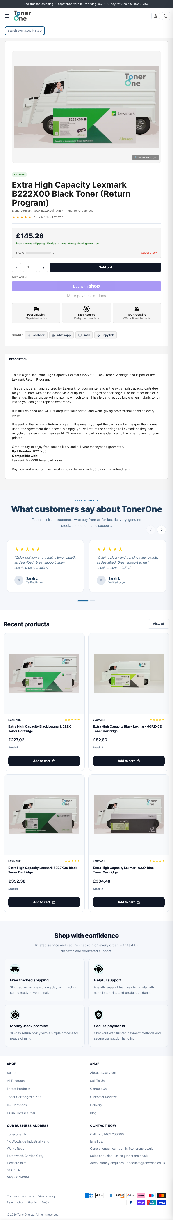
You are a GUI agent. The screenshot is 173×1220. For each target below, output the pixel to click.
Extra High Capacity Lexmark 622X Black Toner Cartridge (124, 870)
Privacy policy (46, 1196)
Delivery (96, 1105)
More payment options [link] (86, 295)
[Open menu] (7, 15)
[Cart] (166, 16)
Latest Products (18, 1089)
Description (18, 359)
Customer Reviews (103, 1097)
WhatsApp (64, 335)
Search (12, 1072)
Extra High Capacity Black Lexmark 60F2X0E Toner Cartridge (127, 728)
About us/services (103, 1072)
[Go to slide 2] (92, 600)
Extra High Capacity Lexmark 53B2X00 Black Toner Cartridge (42, 870)
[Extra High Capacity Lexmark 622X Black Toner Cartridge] (129, 815)
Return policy (15, 1202)
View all (159, 624)
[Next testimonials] (161, 529)
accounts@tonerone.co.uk (146, 1163)
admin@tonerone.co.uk (136, 1148)
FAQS (45, 1202)
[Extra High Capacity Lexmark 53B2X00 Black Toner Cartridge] (44, 815)
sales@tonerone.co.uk (131, 1156)
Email (86, 335)
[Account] (155, 16)
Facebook (38, 335)
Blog (93, 1113)
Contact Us (98, 1089)
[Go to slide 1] (83, 600)
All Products (16, 1081)
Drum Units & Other (21, 1113)
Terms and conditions (20, 1196)
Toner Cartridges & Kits (24, 1097)
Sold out (105, 267)
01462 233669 (113, 1134)
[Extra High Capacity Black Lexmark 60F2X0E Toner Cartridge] (129, 673)
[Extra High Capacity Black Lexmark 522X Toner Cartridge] (44, 673)
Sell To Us (97, 1081)
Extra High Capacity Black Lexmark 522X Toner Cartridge (39, 728)
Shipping (32, 1202)
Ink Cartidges (17, 1105)
